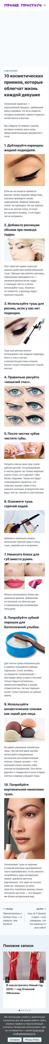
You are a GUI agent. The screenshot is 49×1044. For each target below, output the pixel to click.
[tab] (19, 1010)
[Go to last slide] (7, 980)
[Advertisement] (24, 36)
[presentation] (24, 966)
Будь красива (11, 71)
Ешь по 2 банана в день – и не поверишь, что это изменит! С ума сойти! (37, 918)
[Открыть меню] (44, 5)
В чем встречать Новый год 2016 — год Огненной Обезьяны (24, 989)
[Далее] (42, 980)
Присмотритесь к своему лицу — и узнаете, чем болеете (12, 916)
